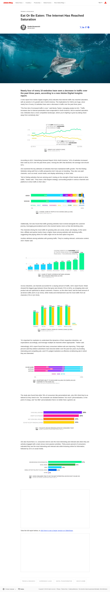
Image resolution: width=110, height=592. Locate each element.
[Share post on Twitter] (81, 27)
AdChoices (104, 589)
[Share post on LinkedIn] (83, 27)
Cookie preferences (73, 589)
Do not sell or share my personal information (89, 589)
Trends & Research (27, 11)
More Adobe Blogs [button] (59, 2)
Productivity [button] (37, 2)
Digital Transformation (64, 581)
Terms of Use (64, 589)
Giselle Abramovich (34, 26)
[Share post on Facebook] (86, 27)
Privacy (58, 589)
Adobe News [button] (18, 2)
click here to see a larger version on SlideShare (56, 530)
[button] (9, 589)
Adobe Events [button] (47, 2)
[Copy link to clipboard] (88, 27)
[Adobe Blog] (8, 2)
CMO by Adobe (80, 581)
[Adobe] (105, 2)
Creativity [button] (28, 2)
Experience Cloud (45, 581)
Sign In (100, 2)
